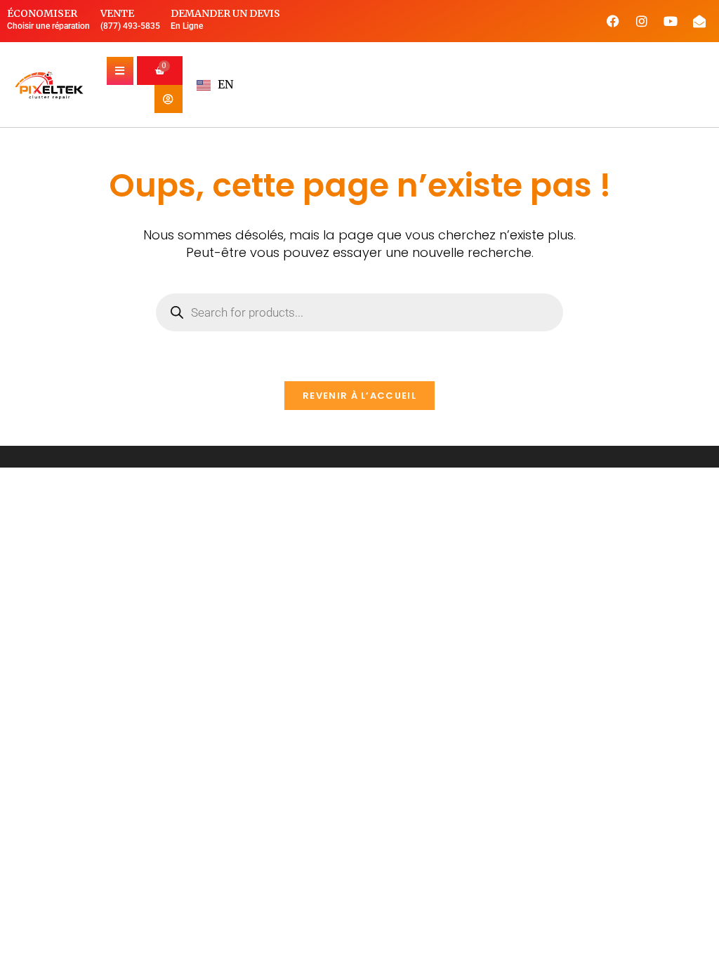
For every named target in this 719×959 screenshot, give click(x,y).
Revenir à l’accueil (359, 395)
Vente (117, 13)
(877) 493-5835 (130, 26)
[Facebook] (613, 21)
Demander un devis (225, 13)
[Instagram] (641, 21)
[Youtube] (670, 21)
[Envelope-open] (699, 21)
